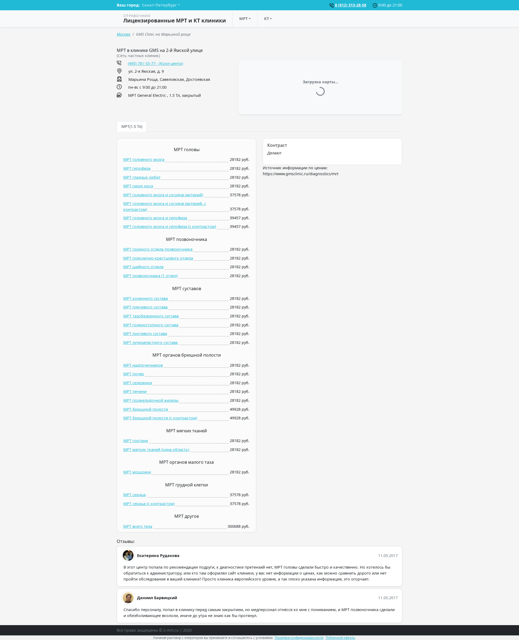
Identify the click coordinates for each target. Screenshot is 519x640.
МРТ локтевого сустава (145, 333)
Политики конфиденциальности (299, 638)
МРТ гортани (135, 440)
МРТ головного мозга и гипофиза (155, 217)
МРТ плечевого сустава (145, 307)
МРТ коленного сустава (145, 298)
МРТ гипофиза (137, 168)
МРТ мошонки (137, 472)
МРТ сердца (134, 494)
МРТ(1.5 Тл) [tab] (131, 126)
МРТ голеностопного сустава (150, 324)
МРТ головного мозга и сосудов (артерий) (163, 194)
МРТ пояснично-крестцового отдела (158, 258)
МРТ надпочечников (143, 365)
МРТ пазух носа (138, 185)
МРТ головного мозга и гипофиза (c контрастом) (169, 226)
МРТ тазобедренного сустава (151, 316)
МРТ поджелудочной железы (150, 400)
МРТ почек (133, 373)
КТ (266, 18)
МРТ (243, 18)
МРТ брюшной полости (145, 409)
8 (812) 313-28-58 (350, 5)
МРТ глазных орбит (142, 177)
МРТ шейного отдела (143, 266)
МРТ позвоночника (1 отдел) (150, 275)
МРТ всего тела (137, 526)
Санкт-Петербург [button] (159, 5)
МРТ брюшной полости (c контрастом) (160, 417)
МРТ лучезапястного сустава (150, 342)
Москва (123, 34)
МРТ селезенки (137, 382)
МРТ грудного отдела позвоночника (157, 249)
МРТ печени (135, 391)
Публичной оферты (340, 638)
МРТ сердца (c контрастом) (149, 503)
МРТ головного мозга (143, 159)
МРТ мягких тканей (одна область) (156, 449)
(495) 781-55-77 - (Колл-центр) (155, 63)
